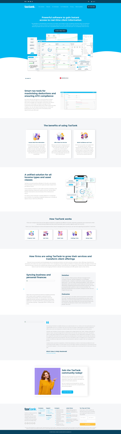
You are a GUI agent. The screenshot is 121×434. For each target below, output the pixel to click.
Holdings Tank (74, 238)
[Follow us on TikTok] (32, 1)
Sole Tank (45, 238)
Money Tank (89, 238)
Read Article (68, 413)
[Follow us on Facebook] (25, 1)
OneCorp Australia (51, 353)
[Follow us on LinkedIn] (30, 1)
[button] (89, 2)
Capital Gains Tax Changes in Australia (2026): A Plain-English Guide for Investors (72, 420)
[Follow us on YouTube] (29, 1)
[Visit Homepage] (31, 409)
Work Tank (60, 238)
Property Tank (31, 238)
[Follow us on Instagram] (27, 1)
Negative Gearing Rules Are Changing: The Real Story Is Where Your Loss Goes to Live (71, 410)
